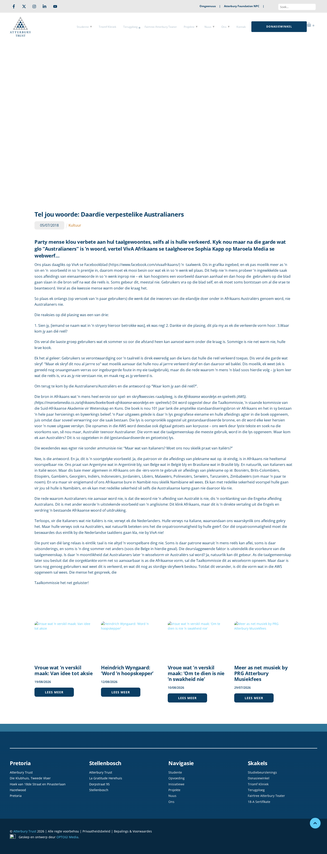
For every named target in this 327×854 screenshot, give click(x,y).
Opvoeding (176, 778)
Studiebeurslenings (262, 772)
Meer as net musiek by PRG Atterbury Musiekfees (261, 673)
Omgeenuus (208, 6)
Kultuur (75, 225)
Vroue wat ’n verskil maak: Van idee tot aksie (63, 670)
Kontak (241, 27)
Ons (223, 27)
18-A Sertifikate (259, 802)
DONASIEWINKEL (279, 26)
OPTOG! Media (67, 837)
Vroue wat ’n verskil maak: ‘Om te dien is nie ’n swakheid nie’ (196, 673)
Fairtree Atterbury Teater (161, 27)
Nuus (207, 27)
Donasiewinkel (258, 778)
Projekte (189, 27)
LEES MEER (54, 692)
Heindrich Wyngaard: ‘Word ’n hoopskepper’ (127, 670)
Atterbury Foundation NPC (241, 6)
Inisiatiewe (176, 784)
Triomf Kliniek (107, 27)
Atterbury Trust (24, 831)
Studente (83, 27)
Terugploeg (130, 27)
